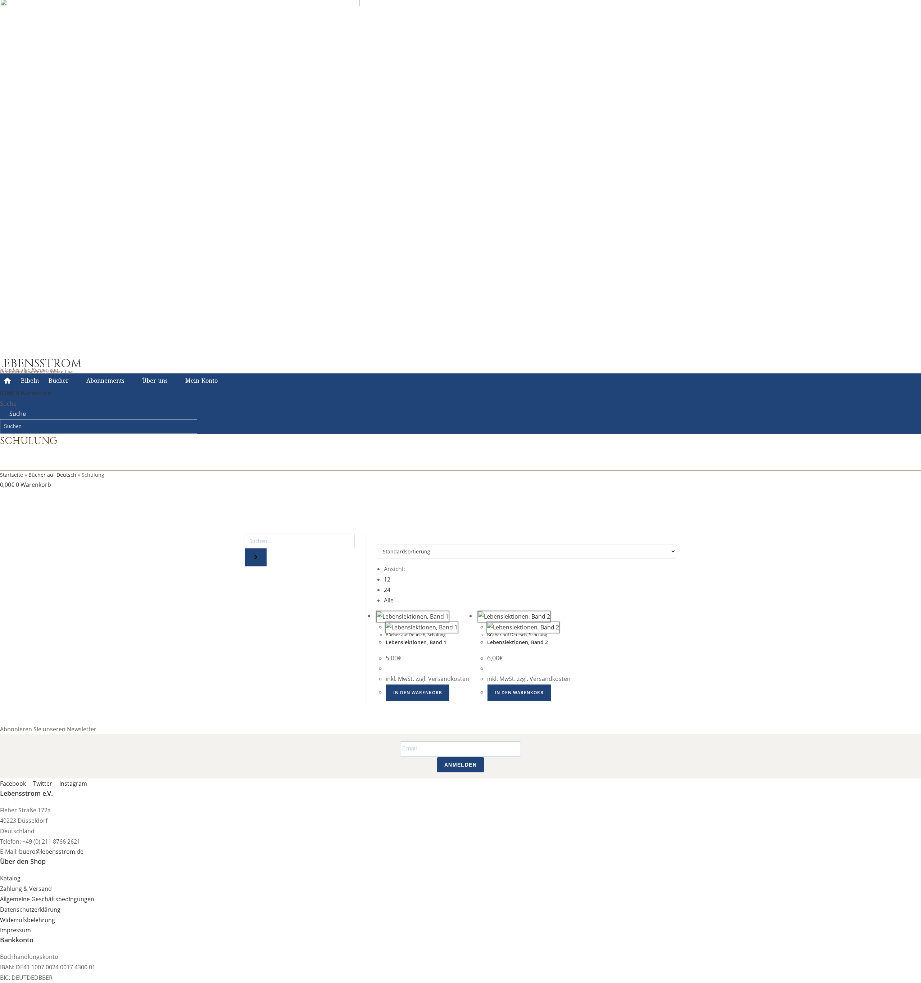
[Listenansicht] (383, 539)
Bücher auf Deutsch (52, 474)
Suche (8, 404)
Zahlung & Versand (26, 889)
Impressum (15, 930)
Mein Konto (201, 381)
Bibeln (30, 381)
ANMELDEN (460, 765)
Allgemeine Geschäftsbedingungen (47, 899)
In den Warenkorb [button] (417, 693)
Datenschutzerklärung (30, 910)
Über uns (155, 381)
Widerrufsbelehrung (27, 920)
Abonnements (105, 381)
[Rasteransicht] (379, 539)
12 (387, 579)
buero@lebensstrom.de (51, 852)
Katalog (10, 878)
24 (387, 590)
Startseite (11, 474)
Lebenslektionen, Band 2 (517, 642)
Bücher (59, 381)
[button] (127, 492)
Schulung (436, 635)
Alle (389, 600)
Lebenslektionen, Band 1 (416, 642)
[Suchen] (256, 557)
